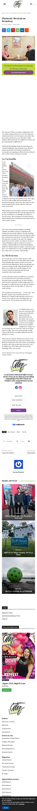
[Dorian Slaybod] (18, 464)
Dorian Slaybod (8, 24)
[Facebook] (4, 30)
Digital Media (5, 686)
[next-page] (6, 597)
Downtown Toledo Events (10, 738)
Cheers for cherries (8, 453)
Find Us (4, 619)
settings (21, 804)
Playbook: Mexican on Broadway (21, 13)
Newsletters (7, 613)
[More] (29, 441)
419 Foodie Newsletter (11, 616)
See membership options (18, 72)
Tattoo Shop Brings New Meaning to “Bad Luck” (18, 517)
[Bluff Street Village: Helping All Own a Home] (18, 539)
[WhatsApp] (18, 30)
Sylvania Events (7, 752)
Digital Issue (5, 680)
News (18, 432)
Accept (6, 808)
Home (4, 13)
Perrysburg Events (8, 749)
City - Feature (11, 432)
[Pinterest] (13, 30)
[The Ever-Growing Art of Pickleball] (18, 575)
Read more (6, 690)
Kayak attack (31, 453)
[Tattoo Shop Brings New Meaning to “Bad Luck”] (18, 502)
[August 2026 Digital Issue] (18, 656)
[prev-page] (3, 597)
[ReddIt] (27, 30)
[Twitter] (8, 30)
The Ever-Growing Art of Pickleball (18, 591)
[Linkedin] (22, 30)
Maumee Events (7, 745)
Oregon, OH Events (8, 742)
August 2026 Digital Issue (13, 683)
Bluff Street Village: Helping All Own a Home (18, 553)
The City (9, 13)
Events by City (7, 735)
